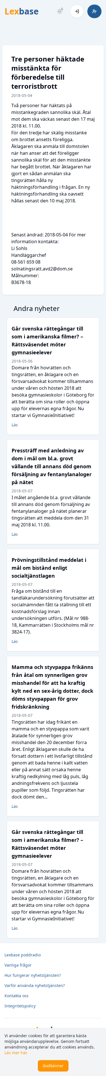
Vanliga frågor (18, 965)
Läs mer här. (16, 1052)
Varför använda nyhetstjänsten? (35, 985)
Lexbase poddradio (23, 955)
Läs (15, 424)
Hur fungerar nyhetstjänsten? (33, 975)
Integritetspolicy (20, 1006)
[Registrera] (94, 11)
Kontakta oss (17, 995)
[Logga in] (77, 11)
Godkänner (53, 1065)
